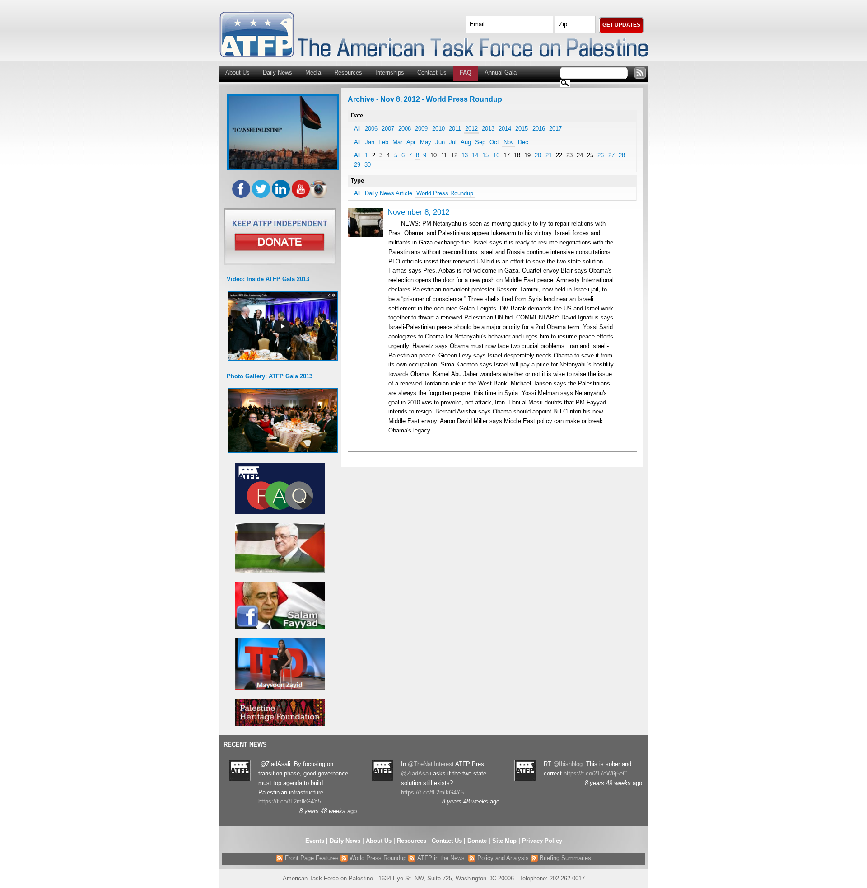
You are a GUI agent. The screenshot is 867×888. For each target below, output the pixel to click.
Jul (453, 142)
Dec (523, 142)
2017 (555, 128)
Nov (508, 142)
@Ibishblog (568, 764)
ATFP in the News (440, 858)
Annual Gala (501, 72)
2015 (521, 128)
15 (485, 155)
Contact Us (432, 72)
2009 (421, 128)
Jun (440, 142)
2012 (471, 128)
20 (538, 155)
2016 (538, 128)
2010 (438, 128)
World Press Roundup (444, 193)
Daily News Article (388, 193)
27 (611, 155)
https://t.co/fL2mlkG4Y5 (289, 801)
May (425, 142)
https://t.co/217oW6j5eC (595, 773)
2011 (455, 128)
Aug (466, 142)
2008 (404, 128)
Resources (348, 72)
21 (548, 155)
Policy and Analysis (502, 858)
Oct (494, 142)
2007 (388, 128)
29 (357, 164)
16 (496, 155)
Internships (389, 72)
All (357, 128)
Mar (397, 142)
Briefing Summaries (564, 858)
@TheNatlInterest (431, 764)
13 (464, 155)
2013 (488, 128)
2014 (505, 128)
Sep (480, 142)
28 (622, 155)
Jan (369, 142)
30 (367, 164)
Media (313, 72)
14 (475, 155)
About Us (237, 72)
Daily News (277, 72)
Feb (383, 142)
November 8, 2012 (418, 212)
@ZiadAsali (416, 773)
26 (600, 155)
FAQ (465, 72)
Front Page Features (311, 858)
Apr (410, 142)
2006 (371, 128)
